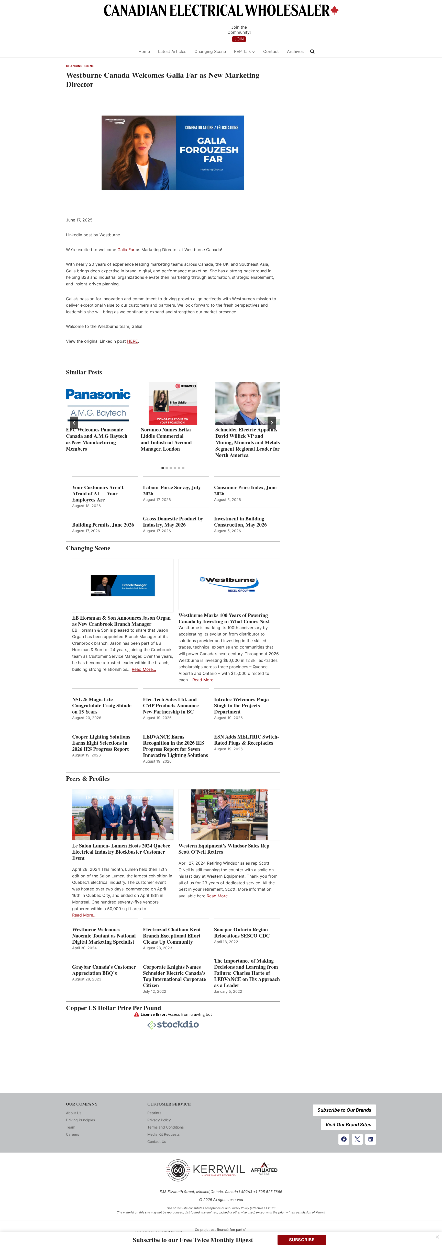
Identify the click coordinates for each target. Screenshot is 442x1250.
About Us (73, 1113)
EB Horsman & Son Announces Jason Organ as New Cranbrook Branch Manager (121, 621)
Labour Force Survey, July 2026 (172, 490)
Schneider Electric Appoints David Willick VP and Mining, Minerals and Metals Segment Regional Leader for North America (247, 442)
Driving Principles (80, 1120)
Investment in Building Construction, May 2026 (240, 522)
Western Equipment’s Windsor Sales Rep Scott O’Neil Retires (224, 849)
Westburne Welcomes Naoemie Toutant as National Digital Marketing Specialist (104, 936)
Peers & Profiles (88, 778)
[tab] (162, 468)
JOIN (239, 38)
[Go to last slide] (74, 423)
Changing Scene (210, 51)
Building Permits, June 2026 (103, 525)
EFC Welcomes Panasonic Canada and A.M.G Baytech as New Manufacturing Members (96, 439)
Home (144, 51)
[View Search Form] (312, 51)
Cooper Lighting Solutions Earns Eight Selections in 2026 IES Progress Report (101, 743)
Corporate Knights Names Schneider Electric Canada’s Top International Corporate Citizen (174, 976)
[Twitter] (357, 1139)
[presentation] (98, 403)
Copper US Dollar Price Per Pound (113, 1007)
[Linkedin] (370, 1139)
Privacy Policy (159, 1120)
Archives (295, 51)
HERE (132, 341)
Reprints (154, 1113)
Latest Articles (172, 51)
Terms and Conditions (165, 1127)
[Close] (437, 1237)
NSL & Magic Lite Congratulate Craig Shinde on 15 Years (101, 705)
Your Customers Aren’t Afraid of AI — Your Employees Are (98, 493)
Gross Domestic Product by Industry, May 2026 (173, 522)
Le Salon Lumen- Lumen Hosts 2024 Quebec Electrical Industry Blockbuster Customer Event (121, 852)
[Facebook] (343, 1139)
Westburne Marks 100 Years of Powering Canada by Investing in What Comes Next (224, 618)
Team (70, 1127)
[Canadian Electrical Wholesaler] (99, 51)
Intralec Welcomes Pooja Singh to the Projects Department (241, 705)
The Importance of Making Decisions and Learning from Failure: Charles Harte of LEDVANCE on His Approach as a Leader (247, 973)
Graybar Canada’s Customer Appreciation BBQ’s (104, 970)
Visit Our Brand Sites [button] (348, 1124)
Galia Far (126, 249)
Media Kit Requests (163, 1134)
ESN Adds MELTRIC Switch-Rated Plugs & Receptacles (246, 740)
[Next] (272, 423)
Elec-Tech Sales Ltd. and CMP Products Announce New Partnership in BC (171, 705)
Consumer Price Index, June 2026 (245, 490)
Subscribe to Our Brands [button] (344, 1110)
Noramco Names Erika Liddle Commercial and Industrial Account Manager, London (166, 439)
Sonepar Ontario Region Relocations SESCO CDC (242, 933)
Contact (271, 51)
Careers (72, 1134)
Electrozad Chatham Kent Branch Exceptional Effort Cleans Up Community (172, 936)
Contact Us (156, 1141)
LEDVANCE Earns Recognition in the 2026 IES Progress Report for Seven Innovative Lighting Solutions (175, 746)
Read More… (144, 669)
